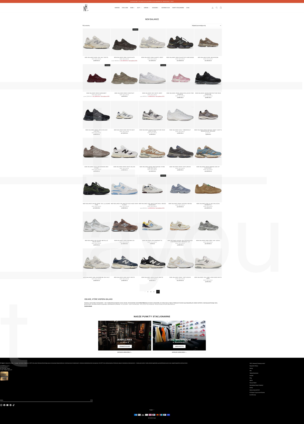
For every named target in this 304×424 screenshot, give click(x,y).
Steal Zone (125, 7)
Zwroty (251, 368)
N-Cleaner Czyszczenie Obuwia (257, 392)
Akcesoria (155, 7)
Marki (132, 7)
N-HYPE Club (253, 394)
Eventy (251, 387)
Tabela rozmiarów (254, 373)
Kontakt (251, 375)
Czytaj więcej (88, 306)
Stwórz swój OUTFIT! (255, 390)
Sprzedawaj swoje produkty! (256, 385)
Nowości (117, 7)
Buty (138, 7)
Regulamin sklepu (254, 365)
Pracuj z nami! (253, 382)
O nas (187, 7)
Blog (251, 378)
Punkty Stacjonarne (178, 7)
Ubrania (146, 7)
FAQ (251, 370)
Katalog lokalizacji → (124, 352)
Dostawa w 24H (166, 7)
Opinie (251, 380)
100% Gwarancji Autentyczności (257, 363)
